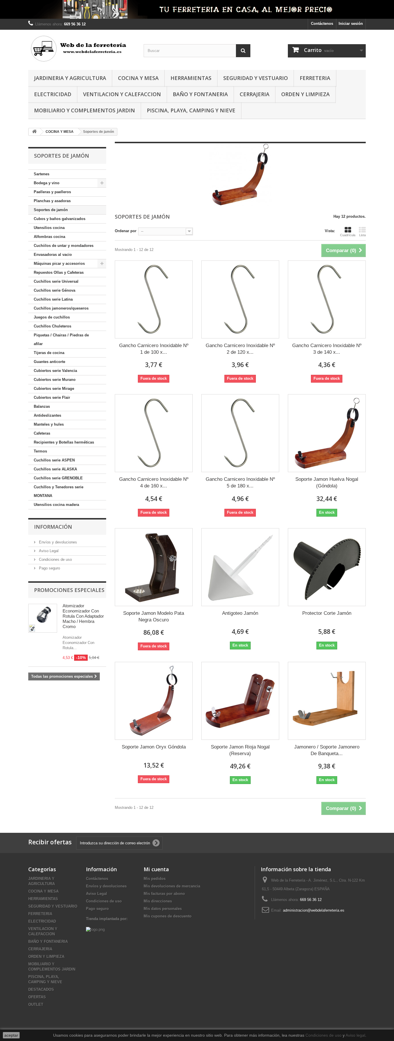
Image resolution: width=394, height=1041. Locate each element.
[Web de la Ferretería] (81, 48)
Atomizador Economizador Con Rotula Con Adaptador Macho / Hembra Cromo (83, 616)
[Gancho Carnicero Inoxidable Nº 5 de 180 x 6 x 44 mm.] (240, 433)
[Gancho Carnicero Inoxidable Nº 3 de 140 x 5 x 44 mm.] (327, 299)
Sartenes (41, 174)
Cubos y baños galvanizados (59, 219)
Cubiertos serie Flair (52, 397)
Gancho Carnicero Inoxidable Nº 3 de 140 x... (326, 349)
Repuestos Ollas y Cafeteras (59, 272)
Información (53, 526)
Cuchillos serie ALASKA (55, 469)
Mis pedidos (155, 878)
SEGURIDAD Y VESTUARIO (255, 78)
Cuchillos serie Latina (53, 299)
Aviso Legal (48, 551)
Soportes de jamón (51, 210)
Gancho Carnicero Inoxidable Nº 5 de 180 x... (240, 482)
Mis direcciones (158, 901)
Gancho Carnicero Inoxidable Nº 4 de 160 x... (153, 482)
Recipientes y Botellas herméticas (64, 442)
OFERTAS (37, 997)
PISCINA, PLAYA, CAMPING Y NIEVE (191, 110)
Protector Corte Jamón (326, 613)
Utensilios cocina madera (56, 504)
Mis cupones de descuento (168, 916)
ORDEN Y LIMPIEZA (305, 94)
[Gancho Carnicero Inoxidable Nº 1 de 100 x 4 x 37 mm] (154, 299)
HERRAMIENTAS (190, 78)
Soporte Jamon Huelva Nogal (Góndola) (326, 482)
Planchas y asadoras (52, 201)
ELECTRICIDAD (52, 94)
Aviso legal (355, 1035)
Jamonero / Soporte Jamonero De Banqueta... (326, 750)
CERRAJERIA (254, 94)
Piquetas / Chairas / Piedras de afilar (61, 339)
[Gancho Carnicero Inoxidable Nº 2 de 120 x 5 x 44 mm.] (240, 299)
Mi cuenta (156, 869)
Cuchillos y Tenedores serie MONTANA (58, 491)
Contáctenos (322, 23)
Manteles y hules (49, 424)
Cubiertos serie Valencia (55, 370)
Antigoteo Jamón (240, 613)
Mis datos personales (163, 908)
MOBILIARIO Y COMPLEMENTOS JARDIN (84, 110)
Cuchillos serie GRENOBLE (58, 478)
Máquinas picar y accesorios (59, 263)
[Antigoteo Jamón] (240, 567)
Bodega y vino (46, 183)
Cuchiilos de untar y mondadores (63, 245)
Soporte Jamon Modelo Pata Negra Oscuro (153, 616)
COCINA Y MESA (138, 78)
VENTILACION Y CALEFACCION (122, 94)
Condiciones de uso (55, 559)
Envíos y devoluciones (57, 542)
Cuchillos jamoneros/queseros (61, 308)
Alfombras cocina (49, 236)
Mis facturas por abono (164, 893)
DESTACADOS (41, 989)
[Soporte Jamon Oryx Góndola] (154, 701)
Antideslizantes (47, 415)
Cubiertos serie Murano (55, 379)
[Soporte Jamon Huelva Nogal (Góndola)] (327, 433)
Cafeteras (42, 433)
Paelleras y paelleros (52, 192)
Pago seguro (49, 568)
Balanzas (42, 406)
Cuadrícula (347, 235)
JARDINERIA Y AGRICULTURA (70, 78)
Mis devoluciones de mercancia (172, 886)
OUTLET (35, 1004)
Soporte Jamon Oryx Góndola (154, 747)
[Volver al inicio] (34, 131)
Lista (362, 235)
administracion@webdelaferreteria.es (313, 910)
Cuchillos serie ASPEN (54, 460)
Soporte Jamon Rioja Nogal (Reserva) (240, 750)
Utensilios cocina (49, 228)
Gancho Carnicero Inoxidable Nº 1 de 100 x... (153, 349)
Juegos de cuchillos (52, 317)
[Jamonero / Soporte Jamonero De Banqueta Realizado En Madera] (327, 701)
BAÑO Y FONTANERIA (200, 94)
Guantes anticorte (49, 362)
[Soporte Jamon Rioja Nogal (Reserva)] (240, 701)
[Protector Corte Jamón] (327, 567)
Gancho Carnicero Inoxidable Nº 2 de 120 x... (240, 349)
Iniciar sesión (351, 23)
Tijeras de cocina (49, 353)
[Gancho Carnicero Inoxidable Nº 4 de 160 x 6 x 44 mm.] (154, 433)
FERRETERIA (315, 78)
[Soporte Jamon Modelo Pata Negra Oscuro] (154, 567)
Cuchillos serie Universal (56, 281)
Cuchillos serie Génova (54, 290)
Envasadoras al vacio (53, 254)
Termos (40, 451)
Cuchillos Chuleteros (52, 326)
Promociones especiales (69, 589)
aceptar (11, 1035)
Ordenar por (125, 231)
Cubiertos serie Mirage (54, 388)
